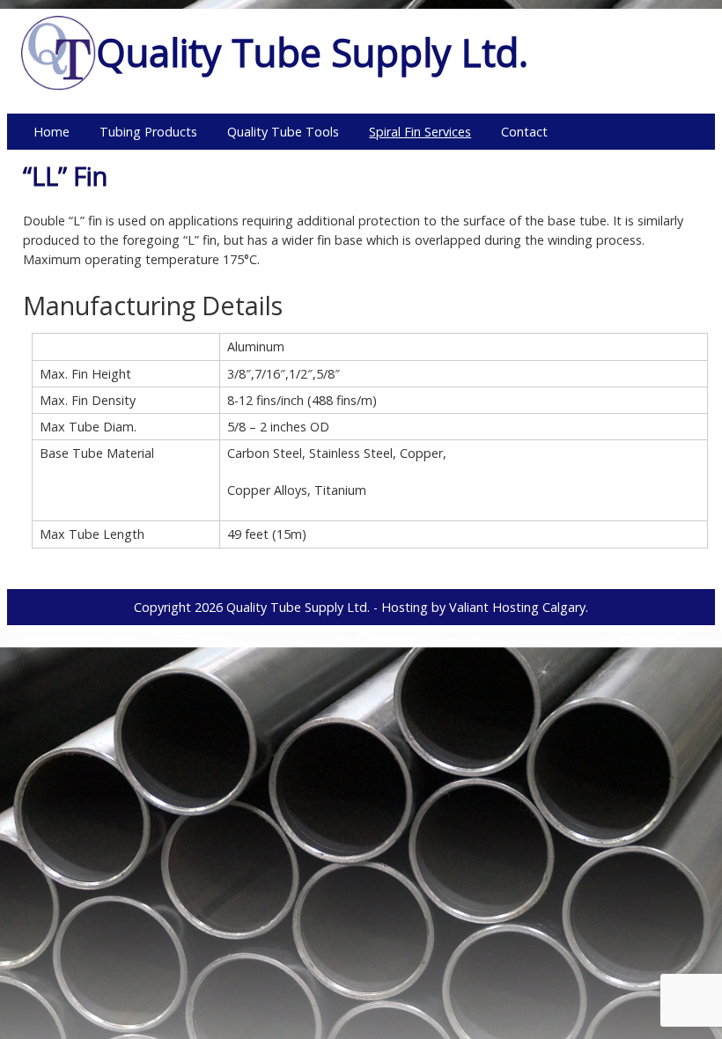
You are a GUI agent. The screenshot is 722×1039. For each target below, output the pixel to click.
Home (51, 131)
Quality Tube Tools (283, 131)
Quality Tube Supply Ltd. (298, 607)
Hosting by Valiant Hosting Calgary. (484, 607)
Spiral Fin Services (420, 131)
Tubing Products (148, 131)
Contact (524, 131)
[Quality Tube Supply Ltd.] (58, 85)
